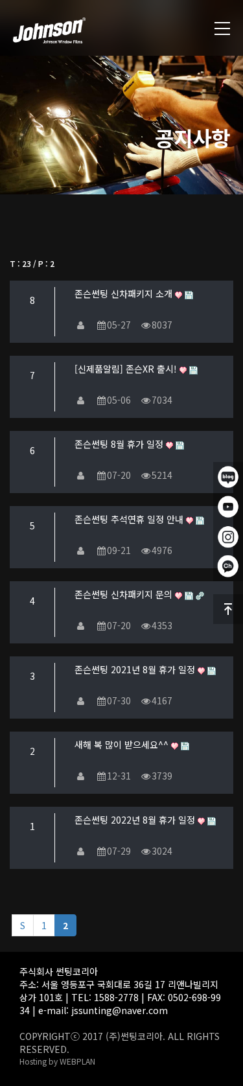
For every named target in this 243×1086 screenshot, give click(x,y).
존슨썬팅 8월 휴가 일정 (120, 443)
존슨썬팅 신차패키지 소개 (125, 293)
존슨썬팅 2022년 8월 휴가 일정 (136, 819)
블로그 (228, 477)
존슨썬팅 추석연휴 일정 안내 (130, 519)
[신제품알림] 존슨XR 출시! (127, 368)
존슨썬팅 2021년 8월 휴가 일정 (136, 669)
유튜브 (228, 507)
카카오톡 (228, 566)
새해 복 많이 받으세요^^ (123, 744)
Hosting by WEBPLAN (57, 1061)
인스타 (228, 536)
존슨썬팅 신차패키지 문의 (125, 594)
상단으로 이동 (228, 609)
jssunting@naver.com (119, 1010)
